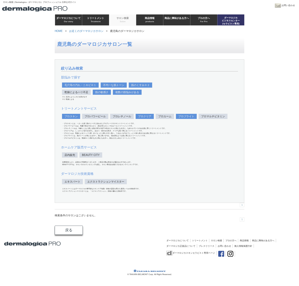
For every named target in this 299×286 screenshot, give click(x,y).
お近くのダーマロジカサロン (86, 31)
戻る (68, 230)
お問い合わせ (224, 246)
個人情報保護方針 (243, 246)
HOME (59, 31)
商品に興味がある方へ (263, 240)
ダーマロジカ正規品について (180, 246)
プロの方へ (231, 240)
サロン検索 (216, 240)
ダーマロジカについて (177, 240)
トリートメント (200, 240)
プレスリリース (206, 246)
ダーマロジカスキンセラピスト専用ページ (193, 253)
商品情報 (244, 240)
